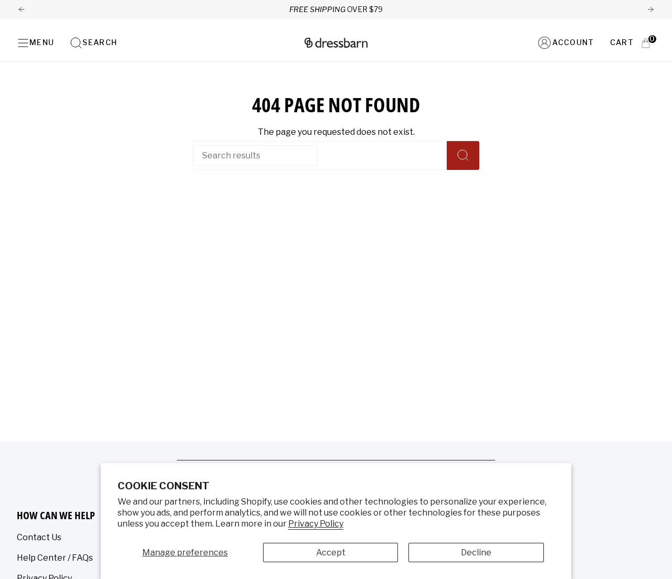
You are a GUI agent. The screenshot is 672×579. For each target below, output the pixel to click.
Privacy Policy (315, 524)
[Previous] (21, 9)
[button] (93, 43)
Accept (330, 552)
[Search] (463, 155)
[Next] (650, 9)
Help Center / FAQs (55, 558)
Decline (476, 552)
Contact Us (39, 537)
